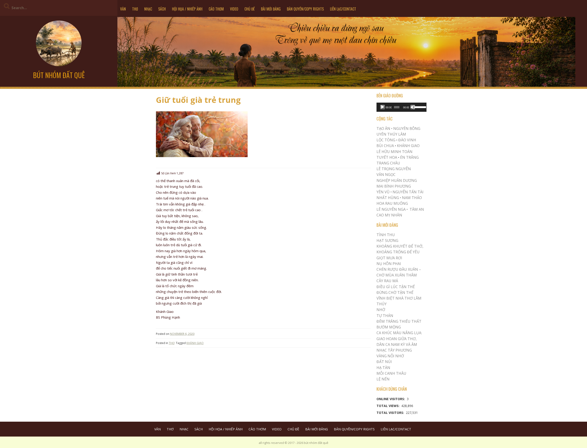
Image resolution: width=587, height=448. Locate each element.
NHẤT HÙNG (388, 197)
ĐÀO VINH (407, 139)
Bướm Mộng (389, 327)
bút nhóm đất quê (59, 75)
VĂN (123, 9)
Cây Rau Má (387, 280)
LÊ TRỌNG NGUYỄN (394, 168)
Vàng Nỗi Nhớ (390, 355)
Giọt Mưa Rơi (389, 257)
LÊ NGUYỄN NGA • (392, 209)
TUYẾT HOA (387, 157)
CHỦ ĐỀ (249, 9)
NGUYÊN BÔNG (406, 128)
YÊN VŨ (383, 191)
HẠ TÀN (383, 367)
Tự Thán (385, 315)
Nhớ (381, 309)
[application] (401, 107)
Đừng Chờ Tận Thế (395, 292)
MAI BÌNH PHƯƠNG (394, 186)
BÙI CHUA (385, 145)
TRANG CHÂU (388, 163)
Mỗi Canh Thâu (391, 373)
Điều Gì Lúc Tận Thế (396, 286)
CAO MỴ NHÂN (389, 215)
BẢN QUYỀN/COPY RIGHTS (305, 9)
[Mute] (412, 107)
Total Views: (388, 406)
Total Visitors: (391, 412)
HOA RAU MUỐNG (392, 203)
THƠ (135, 9)
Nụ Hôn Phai (389, 263)
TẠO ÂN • (384, 128)
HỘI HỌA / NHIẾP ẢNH (187, 9)
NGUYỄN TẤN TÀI (408, 191)
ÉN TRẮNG (409, 157)
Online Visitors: (391, 399)
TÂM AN (417, 209)
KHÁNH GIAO (195, 343)
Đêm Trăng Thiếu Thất (399, 321)
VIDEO (234, 9)
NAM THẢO (412, 197)
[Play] (382, 107)
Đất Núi (384, 361)
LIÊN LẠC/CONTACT (343, 9)
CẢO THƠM (216, 9)
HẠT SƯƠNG (387, 240)
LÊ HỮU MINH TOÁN (395, 151)
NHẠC (148, 9)
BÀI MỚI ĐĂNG (271, 9)
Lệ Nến (383, 379)
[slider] (419, 107)
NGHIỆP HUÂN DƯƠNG (397, 180)
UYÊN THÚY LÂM (391, 134)
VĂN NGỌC (386, 174)
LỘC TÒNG (386, 139)
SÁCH (162, 9)
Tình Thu (386, 234)
